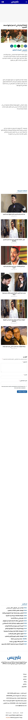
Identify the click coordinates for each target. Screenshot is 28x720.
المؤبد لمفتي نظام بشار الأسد (17, 634)
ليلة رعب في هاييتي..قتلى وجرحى (16, 608)
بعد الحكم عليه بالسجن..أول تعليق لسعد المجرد (14, 214)
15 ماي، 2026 (13, 243)
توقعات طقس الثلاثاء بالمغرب (17, 610)
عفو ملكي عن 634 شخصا (19, 618)
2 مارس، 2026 (13, 348)
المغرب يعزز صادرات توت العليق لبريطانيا (14, 613)
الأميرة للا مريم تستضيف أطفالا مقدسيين (14, 644)
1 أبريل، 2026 (13, 269)
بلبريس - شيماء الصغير (20, 50)
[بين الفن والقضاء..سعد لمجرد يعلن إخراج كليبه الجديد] (14, 255)
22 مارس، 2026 (13, 323)
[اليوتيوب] (17, 667)
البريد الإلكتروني (23, 380)
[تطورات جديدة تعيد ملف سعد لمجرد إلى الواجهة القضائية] (14, 308)
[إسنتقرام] (14, 667)
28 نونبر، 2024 (24, 51)
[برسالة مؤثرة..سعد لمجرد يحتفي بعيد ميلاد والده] (14, 335)
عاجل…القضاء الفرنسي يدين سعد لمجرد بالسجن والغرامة (14, 240)
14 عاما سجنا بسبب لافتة (19, 639)
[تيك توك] (10, 667)
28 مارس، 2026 (13, 296)
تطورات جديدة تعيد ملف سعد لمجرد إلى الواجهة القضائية (14, 320)
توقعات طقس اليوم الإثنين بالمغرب (16, 636)
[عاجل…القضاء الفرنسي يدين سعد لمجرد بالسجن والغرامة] (14, 228)
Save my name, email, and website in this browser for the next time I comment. (13, 387)
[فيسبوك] (20, 667)
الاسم (25, 374)
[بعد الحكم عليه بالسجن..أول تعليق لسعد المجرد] (14, 203)
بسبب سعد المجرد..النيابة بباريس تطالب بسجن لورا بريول (14, 293)
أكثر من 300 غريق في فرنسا (18, 641)
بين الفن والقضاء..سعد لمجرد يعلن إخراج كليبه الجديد (14, 267)
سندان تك (8, 717)
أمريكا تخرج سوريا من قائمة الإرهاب (16, 626)
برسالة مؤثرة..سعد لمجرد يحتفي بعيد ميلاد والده (14, 346)
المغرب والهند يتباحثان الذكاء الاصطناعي (14, 623)
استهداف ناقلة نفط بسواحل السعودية (15, 631)
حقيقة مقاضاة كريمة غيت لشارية (16, 616)
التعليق (25, 362)
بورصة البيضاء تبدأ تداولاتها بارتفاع (16, 628)
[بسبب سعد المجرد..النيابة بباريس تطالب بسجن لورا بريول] (14, 282)
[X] (7, 667)
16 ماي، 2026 (13, 216)
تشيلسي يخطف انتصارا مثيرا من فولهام (15, 621)
